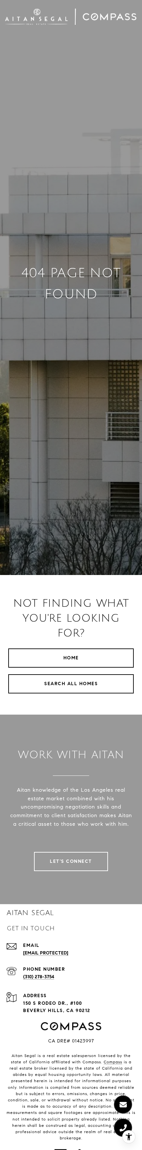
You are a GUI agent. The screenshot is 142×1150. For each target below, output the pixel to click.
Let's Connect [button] (71, 861)
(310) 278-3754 (38, 977)
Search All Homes (71, 683)
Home (71, 658)
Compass (113, 1061)
